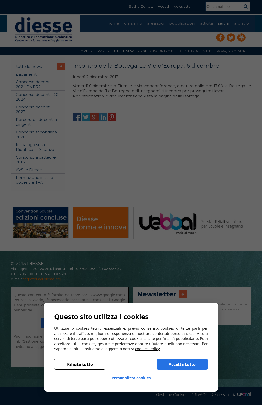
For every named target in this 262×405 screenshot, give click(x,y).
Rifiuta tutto (80, 364)
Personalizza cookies (131, 377)
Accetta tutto (182, 364)
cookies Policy (147, 348)
